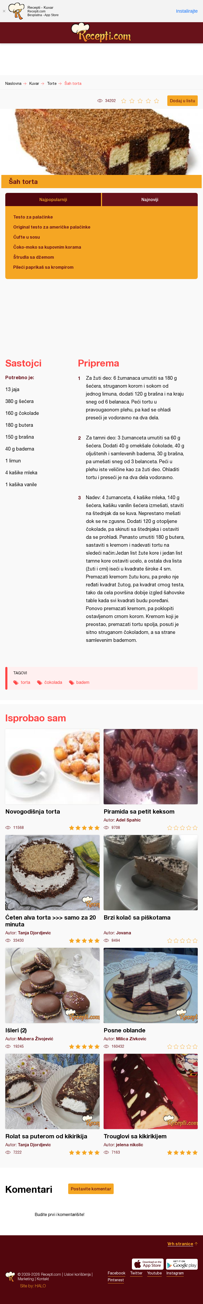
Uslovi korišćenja (77, 1274)
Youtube (154, 1273)
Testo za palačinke (33, 216)
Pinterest (116, 1280)
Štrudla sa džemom (33, 256)
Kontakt (43, 1279)
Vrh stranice (180, 1243)
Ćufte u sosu (26, 236)
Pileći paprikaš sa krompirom (43, 267)
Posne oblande (151, 998)
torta (25, 682)
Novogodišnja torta (52, 779)
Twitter (136, 1273)
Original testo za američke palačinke (51, 226)
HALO (40, 1285)
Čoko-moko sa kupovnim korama (47, 246)
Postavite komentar (91, 1188)
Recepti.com (101, 32)
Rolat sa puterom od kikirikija (52, 1104)
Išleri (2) (52, 998)
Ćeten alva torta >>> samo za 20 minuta (52, 889)
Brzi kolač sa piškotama (151, 889)
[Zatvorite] (4, 11)
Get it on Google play (182, 1264)
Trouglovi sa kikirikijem (151, 1104)
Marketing (26, 1279)
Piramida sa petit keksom (151, 779)
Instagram (175, 1273)
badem (82, 682)
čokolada (53, 682)
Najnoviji (149, 199)
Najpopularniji (53, 199)
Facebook (116, 1273)
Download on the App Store (148, 1264)
